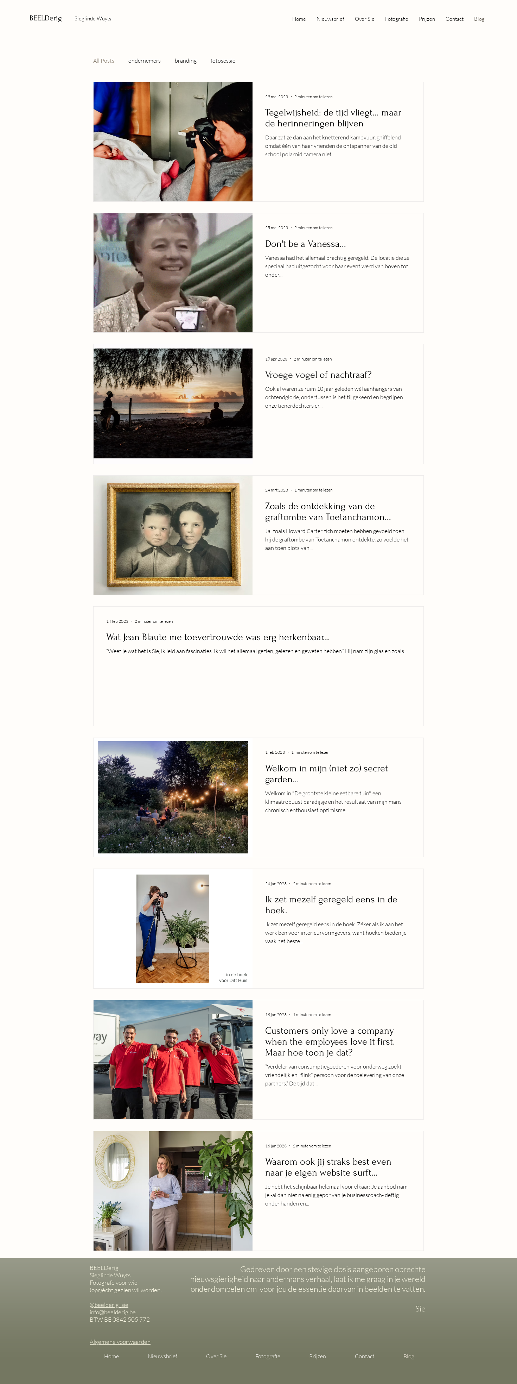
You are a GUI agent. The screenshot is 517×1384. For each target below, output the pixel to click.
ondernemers (144, 60)
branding (186, 60)
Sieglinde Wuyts (93, 18)
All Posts (103, 60)
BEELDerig (46, 18)
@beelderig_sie (109, 1304)
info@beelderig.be (113, 1312)
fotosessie (223, 60)
